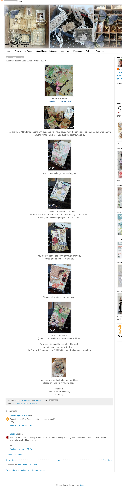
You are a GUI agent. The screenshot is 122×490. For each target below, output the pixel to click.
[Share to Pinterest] (57, 400)
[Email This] (50, 400)
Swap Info (100, 51)
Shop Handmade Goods (46, 51)
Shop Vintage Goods (23, 51)
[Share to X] (54, 400)
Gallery (89, 51)
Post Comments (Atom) (27, 465)
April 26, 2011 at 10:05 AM (21, 425)
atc (13, 403)
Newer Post (11, 460)
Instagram (65, 51)
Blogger (83, 485)
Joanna (13, 434)
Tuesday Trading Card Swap (26, 403)
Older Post (107, 460)
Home (8, 51)
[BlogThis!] (52, 400)
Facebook (77, 51)
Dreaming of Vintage (19, 415)
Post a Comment (15, 455)
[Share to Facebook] (56, 400)
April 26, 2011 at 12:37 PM (21, 449)
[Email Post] (46, 400)
